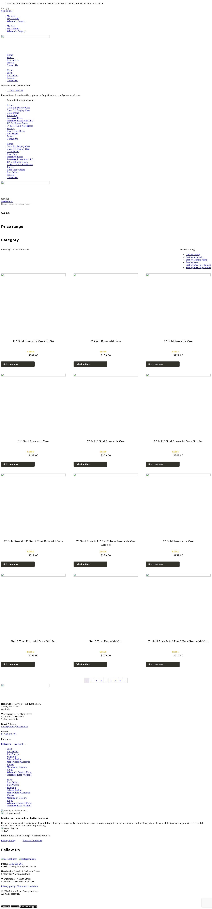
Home (10, 55)
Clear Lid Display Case (18, 110)
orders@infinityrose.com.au (14, 726)
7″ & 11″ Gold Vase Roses (20, 126)
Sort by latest (192, 262)
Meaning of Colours (17, 767)
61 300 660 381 (9, 734)
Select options (10, 364)
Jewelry (11, 128)
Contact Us (12, 65)
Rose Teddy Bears (16, 131)
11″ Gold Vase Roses (17, 123)
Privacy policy (8, 886)
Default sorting (193, 254)
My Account (13, 18)
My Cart (11, 16)
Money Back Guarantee (18, 762)
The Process (13, 754)
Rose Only (12, 115)
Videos (10, 764)
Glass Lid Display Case (18, 107)
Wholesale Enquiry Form (19, 772)
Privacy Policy (14, 759)
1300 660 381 (16, 864)
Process (10, 62)
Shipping (11, 756)
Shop (9, 57)
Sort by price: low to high (198, 265)
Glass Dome (13, 113)
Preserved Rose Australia (19, 775)
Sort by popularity (194, 257)
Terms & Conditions (32, 840)
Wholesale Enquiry (16, 21)
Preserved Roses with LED (20, 120)
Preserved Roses (15, 118)
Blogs (10, 769)
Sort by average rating (196, 259)
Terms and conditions (27, 886)
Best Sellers (12, 60)
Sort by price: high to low (198, 267)
